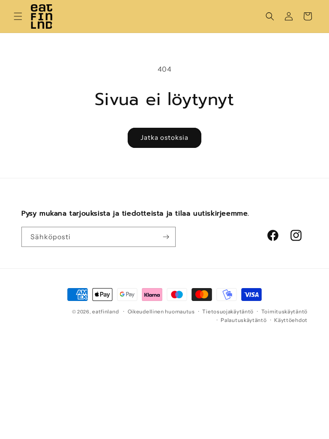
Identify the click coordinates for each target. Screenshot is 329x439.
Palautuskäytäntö (243, 320)
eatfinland (105, 311)
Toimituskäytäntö (284, 311)
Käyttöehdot (291, 320)
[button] (18, 16)
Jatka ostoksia (164, 137)
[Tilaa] (165, 237)
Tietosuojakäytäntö (228, 311)
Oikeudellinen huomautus (161, 311)
